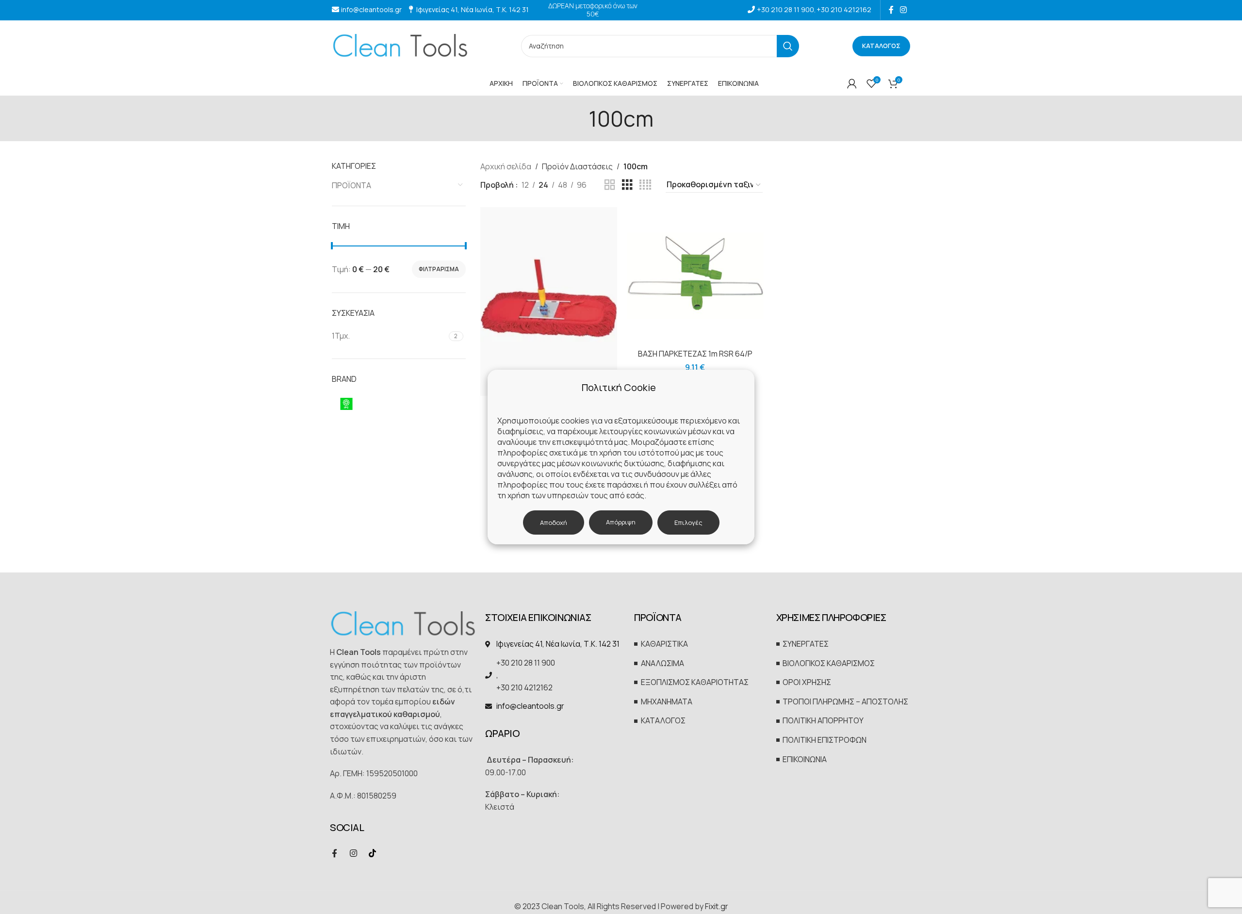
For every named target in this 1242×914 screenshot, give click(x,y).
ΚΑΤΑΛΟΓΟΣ (881, 45)
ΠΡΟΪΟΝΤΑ (351, 185)
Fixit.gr (716, 906)
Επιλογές (688, 522)
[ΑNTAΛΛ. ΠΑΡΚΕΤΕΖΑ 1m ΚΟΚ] (548, 301)
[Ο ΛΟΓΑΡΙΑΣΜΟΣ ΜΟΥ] (852, 83)
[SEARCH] (788, 46)
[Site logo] (400, 45)
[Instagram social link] (903, 9)
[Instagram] (353, 853)
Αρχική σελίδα (505, 166)
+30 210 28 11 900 (785, 9)
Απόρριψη (621, 522)
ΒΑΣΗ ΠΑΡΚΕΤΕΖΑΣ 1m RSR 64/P (695, 353)
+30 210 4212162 (844, 9)
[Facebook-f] (334, 853)
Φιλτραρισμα (439, 269)
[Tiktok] (372, 853)
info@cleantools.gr (371, 9)
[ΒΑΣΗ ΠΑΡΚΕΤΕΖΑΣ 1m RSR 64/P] (695, 275)
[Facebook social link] (891, 9)
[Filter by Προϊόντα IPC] (397, 403)
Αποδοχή (553, 522)
